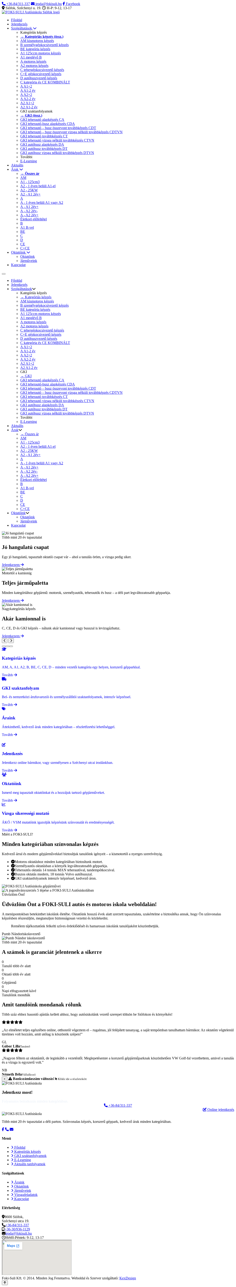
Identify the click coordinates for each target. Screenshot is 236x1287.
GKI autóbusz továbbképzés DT (44, 149)
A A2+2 (26, 95)
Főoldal (16, 20)
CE (22, 244)
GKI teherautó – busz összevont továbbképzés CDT (58, 128)
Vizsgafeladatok (25, 1195)
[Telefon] (7, 1129)
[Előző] (4, 640)
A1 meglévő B (31, 57)
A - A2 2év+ (29, 215)
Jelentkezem (11, 565)
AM (23, 178)
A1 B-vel (27, 227)
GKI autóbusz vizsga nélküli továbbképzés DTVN (57, 153)
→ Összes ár (29, 434)
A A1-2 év (27, 90)
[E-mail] (11, 1129)
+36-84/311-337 (18, 4)
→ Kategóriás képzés (35, 297)
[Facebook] (3, 1129)
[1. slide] (4, 646)
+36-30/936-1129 (17, 1229)
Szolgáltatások (22, 28)
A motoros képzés (33, 61)
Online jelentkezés (220, 1110)
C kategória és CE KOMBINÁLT (45, 82)
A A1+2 (26, 86)
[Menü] (4, 274)
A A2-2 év (27, 99)
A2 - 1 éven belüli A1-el (38, 186)
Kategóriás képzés (27, 1152)
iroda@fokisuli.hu (48, 4)
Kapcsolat (18, 265)
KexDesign (127, 1278)
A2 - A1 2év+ (30, 194)
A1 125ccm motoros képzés (40, 53)
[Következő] (11, 640)
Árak (15, 169)
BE (22, 232)
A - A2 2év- (29, 211)
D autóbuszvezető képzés (38, 78)
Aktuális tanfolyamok (29, 1164)
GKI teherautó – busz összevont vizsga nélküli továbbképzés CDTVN (71, 132)
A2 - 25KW (29, 190)
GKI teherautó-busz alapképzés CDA (47, 124)
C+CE (25, 248)
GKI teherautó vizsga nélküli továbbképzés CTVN (57, 140)
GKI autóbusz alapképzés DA (42, 144)
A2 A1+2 (27, 103)
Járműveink (28, 261)
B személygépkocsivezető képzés (44, 45)
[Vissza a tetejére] (5, 1282)
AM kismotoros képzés (37, 41)
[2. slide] (7, 646)
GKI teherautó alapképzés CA (42, 120)
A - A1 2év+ (29, 207)
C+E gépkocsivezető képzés (40, 74)
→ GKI (26, 376)
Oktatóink (19, 252)
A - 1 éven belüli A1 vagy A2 (41, 203)
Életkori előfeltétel (33, 219)
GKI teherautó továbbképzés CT (44, 136)
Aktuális (17, 165)
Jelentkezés (19, 24)
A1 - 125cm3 (30, 182)
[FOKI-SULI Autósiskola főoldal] (31, 12)
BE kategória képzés (35, 49)
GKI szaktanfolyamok (30, 1156)
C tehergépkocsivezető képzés (42, 70)
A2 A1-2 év (29, 107)
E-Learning (28, 161)
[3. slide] (11, 646)
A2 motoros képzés (34, 66)
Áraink (18, 1182)
